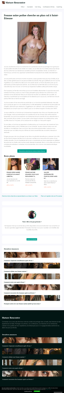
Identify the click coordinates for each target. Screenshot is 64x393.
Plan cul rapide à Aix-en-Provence (51, 196)
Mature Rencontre (15, 2)
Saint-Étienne (31, 239)
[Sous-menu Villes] (24, 6)
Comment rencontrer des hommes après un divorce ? (19, 293)
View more (48, 389)
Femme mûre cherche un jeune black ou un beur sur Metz (20, 196)
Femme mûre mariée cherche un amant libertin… (13, 174)
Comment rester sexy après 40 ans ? (14, 282)
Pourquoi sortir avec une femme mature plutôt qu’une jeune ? (22, 304)
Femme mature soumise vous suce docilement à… (32, 174)
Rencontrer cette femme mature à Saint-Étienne (32, 151)
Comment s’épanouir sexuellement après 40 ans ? (19, 260)
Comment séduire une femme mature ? (15, 271)
